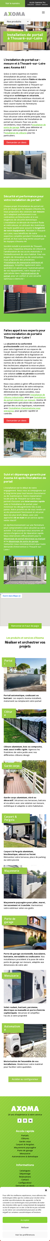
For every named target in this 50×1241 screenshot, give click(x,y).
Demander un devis (16, 142)
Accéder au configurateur (25, 1079)
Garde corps (25, 1141)
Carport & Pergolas (25, 1144)
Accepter (25, 1220)
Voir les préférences (25, 1234)
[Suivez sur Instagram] (25, 1121)
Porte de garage (25, 1150)
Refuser (25, 1227)
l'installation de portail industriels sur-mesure (24, 398)
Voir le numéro (12, 3)
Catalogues (25, 1170)
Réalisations (25, 1176)
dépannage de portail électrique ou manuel (24, 538)
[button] (46, 1190)
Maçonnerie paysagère (25, 1147)
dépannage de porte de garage (23, 541)
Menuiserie (25, 1153)
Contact (25, 1179)
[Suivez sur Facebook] (19, 1121)
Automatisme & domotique (25, 1156)
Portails (25, 1135)
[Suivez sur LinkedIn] (30, 1121)
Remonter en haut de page (25, 625)
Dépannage (25, 1173)
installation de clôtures (16, 132)
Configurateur (25, 1182)
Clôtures (25, 1138)
